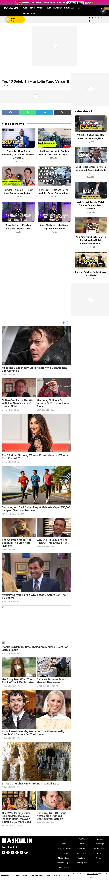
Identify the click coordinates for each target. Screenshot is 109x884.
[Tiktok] (98, 18)
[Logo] (11, 8)
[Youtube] (101, 18)
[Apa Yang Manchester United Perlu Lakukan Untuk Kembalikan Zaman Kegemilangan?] (91, 225)
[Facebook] (89, 18)
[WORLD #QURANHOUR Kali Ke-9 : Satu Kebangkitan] (91, 123)
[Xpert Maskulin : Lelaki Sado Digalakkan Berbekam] (54, 212)
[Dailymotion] (89, 21)
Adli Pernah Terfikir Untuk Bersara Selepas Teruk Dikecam (90, 205)
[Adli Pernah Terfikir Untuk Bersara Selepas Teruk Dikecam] (91, 190)
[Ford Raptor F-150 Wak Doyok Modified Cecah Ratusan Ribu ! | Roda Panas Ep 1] (54, 176)
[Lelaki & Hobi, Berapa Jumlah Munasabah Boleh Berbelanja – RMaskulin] (91, 155)
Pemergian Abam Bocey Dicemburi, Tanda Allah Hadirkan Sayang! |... (18, 154)
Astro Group (90, 877)
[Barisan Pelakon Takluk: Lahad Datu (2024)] (91, 260)
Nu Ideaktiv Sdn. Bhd (92, 874)
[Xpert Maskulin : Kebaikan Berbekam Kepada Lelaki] (18, 212)
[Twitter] (95, 18)
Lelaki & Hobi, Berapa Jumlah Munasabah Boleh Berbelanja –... (91, 170)
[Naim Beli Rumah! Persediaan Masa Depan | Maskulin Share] (18, 176)
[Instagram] (92, 18)
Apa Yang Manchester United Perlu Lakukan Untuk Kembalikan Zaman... (91, 240)
